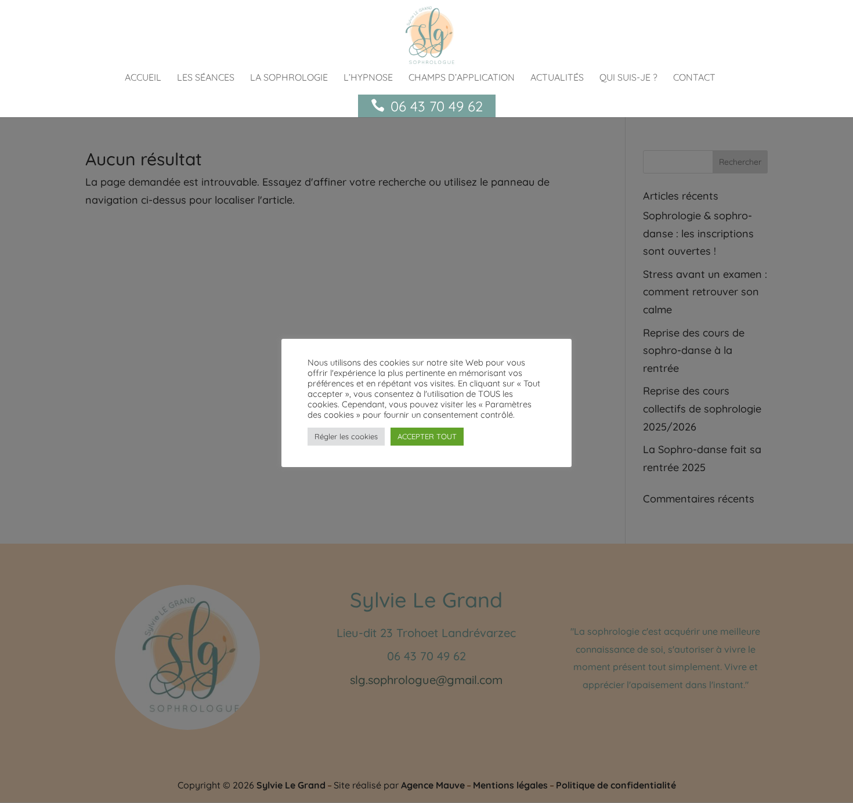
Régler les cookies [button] (346, 436)
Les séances (205, 78)
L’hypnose (368, 78)
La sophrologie (289, 78)
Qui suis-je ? (628, 78)
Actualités (557, 78)
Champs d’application (462, 78)
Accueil (143, 78)
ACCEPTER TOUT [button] (427, 436)
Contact (694, 78)
